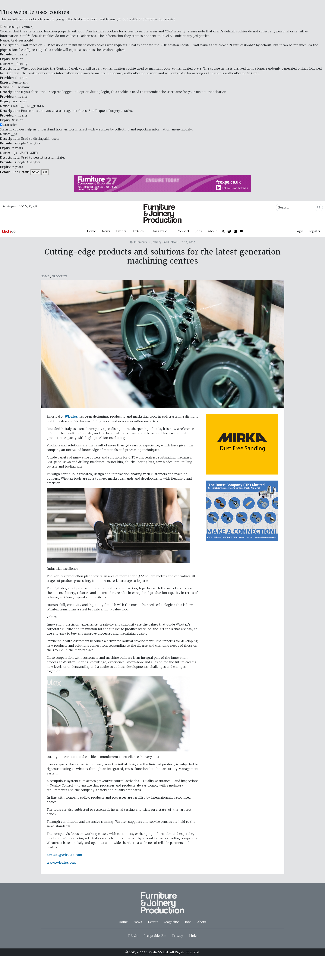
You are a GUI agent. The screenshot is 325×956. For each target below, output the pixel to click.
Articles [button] (138, 231)
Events (121, 231)
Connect (183, 231)
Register (314, 231)
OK (45, 172)
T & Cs (132, 936)
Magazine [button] (161, 231)
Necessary (18, 27)
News (106, 231)
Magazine (171, 922)
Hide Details (20, 172)
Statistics (10, 125)
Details (5, 172)
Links (193, 936)
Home (91, 231)
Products (59, 276)
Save (35, 172)
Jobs (198, 231)
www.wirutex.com (61, 863)
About (212, 231)
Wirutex (71, 417)
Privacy (177, 936)
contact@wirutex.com (64, 855)
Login (299, 231)
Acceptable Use (155, 936)
